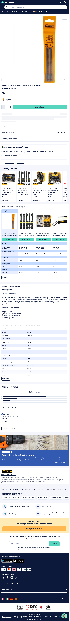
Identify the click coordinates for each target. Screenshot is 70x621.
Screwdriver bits (36, 489)
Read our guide (60, 463)
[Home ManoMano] (29, 2)
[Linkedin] (2, 577)
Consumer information (34, 619)
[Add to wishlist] (65, 79)
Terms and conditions (60, 617)
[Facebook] (7, 577)
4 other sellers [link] (20, 163)
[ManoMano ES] (16, 599)
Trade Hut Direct (9, 163)
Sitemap (15, 617)
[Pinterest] (16, 577)
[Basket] (65, 2)
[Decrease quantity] (3, 107)
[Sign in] (61, 2)
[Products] (2, 7)
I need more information (10, 155)
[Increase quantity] (10, 107)
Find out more (46, 549)
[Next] (65, 278)
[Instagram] (11, 577)
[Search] (6, 7)
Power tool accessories (15, 489)
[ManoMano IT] (7, 599)
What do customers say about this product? (41, 151)
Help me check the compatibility (13, 151)
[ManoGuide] (64, 616)
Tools (7, 489)
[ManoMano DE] (11, 599)
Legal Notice (23, 617)
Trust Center (48, 617)
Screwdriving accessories (26, 489)
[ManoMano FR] (2, 599)
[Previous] (60, 278)
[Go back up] (63, 599)
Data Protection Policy (36, 617)
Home (3, 489)
